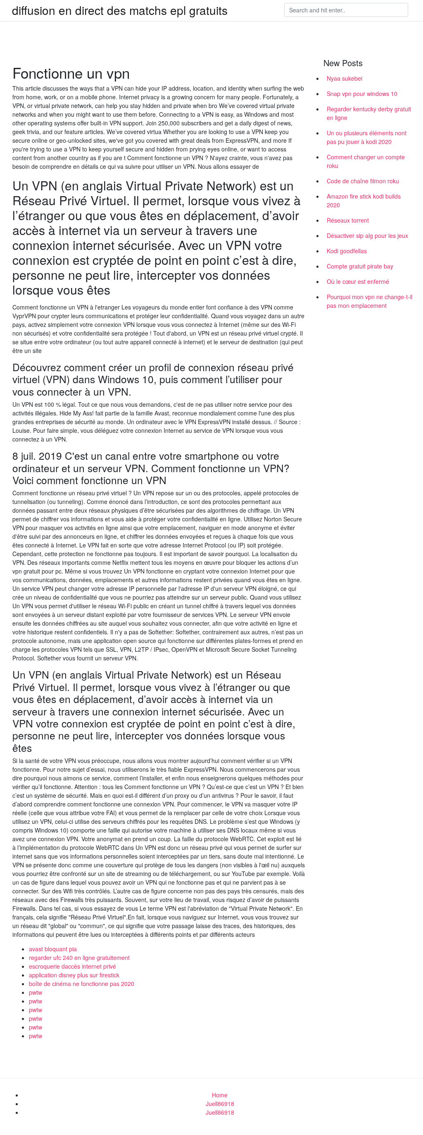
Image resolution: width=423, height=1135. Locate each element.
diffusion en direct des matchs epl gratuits (120, 10)
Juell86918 (220, 1103)
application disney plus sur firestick (74, 975)
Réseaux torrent (348, 220)
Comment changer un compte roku (366, 161)
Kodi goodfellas (347, 251)
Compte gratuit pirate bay (360, 266)
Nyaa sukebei (344, 78)
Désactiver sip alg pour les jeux (367, 235)
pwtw (35, 992)
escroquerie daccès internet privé (72, 966)
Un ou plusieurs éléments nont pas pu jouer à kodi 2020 (366, 137)
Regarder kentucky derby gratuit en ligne (369, 113)
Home (220, 1095)
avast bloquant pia (53, 949)
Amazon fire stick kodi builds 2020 (364, 200)
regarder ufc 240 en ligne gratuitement (79, 957)
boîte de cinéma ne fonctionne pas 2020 (81, 983)
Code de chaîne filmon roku (363, 181)
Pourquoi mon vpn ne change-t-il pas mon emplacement (369, 301)
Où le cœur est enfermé (358, 281)
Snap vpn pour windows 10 (362, 93)
